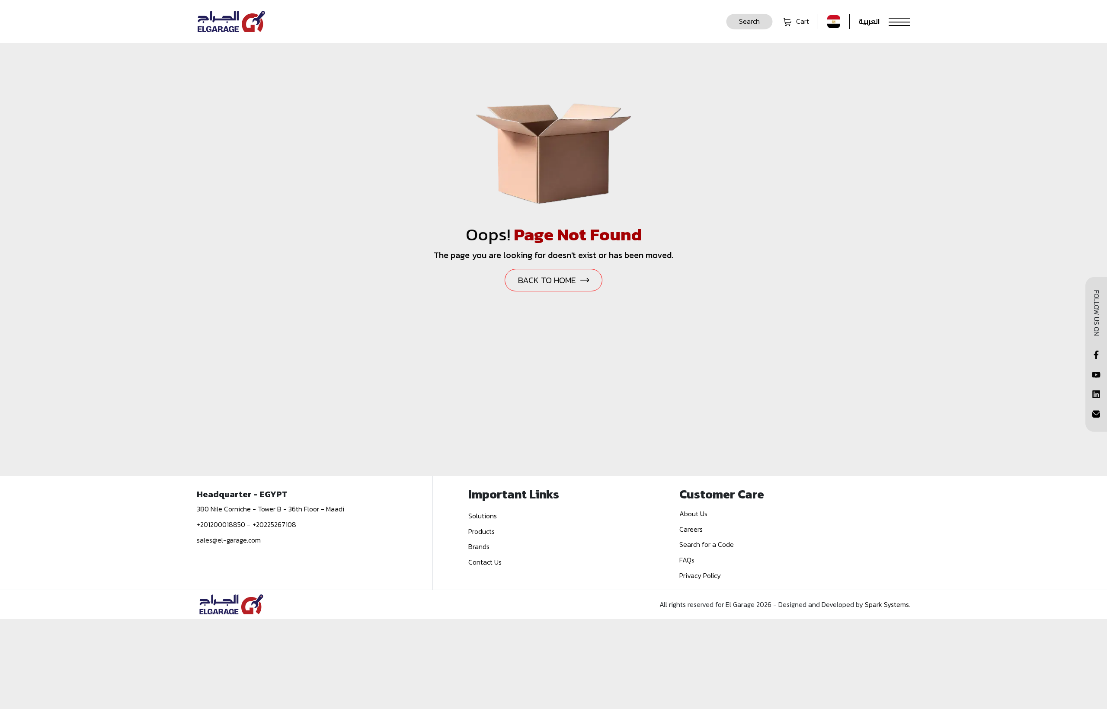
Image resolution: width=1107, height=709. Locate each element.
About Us (693, 513)
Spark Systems (887, 604)
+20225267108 (274, 524)
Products (481, 531)
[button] (749, 22)
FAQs (686, 560)
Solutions (482, 516)
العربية (869, 21)
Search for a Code (706, 544)
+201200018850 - (223, 524)
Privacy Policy (700, 575)
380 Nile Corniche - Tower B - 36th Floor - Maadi (270, 509)
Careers (691, 529)
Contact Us (485, 562)
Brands (479, 546)
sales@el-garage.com (229, 540)
